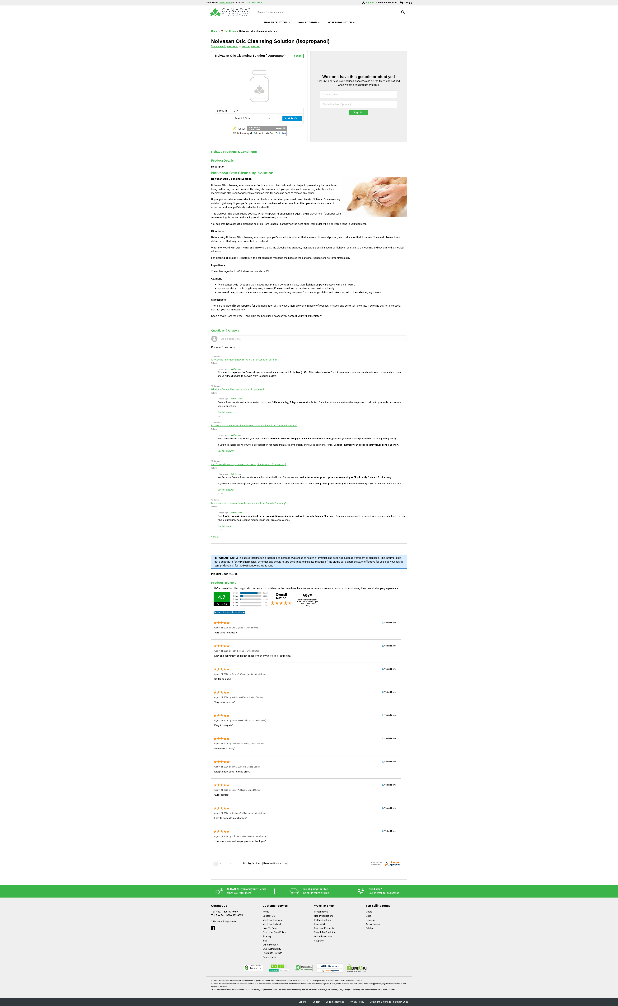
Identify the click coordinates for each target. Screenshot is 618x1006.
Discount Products (324, 928)
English (316, 1002)
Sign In (370, 2)
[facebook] (213, 927)
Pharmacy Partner (272, 953)
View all (215, 536)
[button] (259, 131)
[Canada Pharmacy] (230, 12)
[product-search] (403, 12)
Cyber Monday (270, 944)
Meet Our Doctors (272, 920)
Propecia (370, 920)
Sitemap (267, 936)
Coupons (319, 940)
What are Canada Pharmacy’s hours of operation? (237, 389)
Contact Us (269, 916)
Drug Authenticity (272, 949)
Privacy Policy (357, 1002)
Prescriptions (321, 911)
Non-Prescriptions (323, 916)
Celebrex (370, 928)
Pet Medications (323, 920)
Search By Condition (325, 932)
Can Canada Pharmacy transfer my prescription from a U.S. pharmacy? (248, 464)
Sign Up (358, 112)
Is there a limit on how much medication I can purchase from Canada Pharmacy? (254, 425)
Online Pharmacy (323, 936)
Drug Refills (320, 924)
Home (214, 31)
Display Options (252, 863)
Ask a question (251, 46)
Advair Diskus (373, 924)
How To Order (270, 928)
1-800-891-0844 (229, 911)
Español (303, 1002)
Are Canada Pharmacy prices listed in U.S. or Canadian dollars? (244, 359)
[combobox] (252, 118)
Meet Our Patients (272, 924)
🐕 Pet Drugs (229, 31)
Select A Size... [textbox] (242, 118)
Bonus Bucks (269, 957)
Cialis (368, 916)
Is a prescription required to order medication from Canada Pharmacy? (248, 503)
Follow (214, 363)
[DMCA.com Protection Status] (356, 968)
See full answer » (227, 412)
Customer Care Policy (274, 932)
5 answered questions (224, 46)
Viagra (369, 911)
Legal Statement (335, 1002)
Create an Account (386, 2)
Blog (265, 940)
